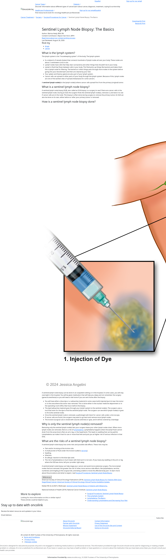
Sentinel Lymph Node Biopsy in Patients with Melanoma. (87, 486)
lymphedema (78, 430)
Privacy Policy (30, 539)
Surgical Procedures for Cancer (55, 17)
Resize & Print (140, 23)
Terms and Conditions (32, 537)
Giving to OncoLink (102, 528)
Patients (77, 4)
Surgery (39, 17)
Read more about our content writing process (58, 38)
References (47, 477)
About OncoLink (69, 521)
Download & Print (138, 21)
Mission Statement (70, 526)
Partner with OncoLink (71, 523)
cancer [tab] (47, 48)
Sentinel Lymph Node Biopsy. (96, 490)
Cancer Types (40, 4)
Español (97, 1)
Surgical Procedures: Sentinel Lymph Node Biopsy (94, 473)
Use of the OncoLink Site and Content (108, 526)
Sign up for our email (134, 1)
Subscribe (160, 518)
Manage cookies (31, 542)
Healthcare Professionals (44, 10)
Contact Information (102, 521)
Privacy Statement (101, 523)
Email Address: (6, 515)
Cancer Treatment (27, 17)
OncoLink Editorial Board (72, 528)
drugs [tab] (47, 46)
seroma (84, 451)
